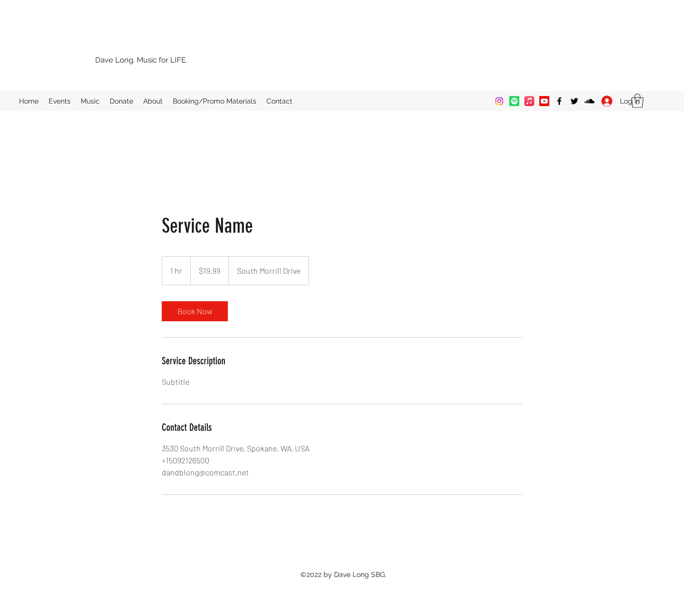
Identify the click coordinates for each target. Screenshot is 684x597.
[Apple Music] (529, 101)
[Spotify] (514, 101)
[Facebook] (559, 101)
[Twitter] (574, 101)
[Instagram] (499, 101)
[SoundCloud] (589, 101)
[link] (195, 311)
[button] (637, 101)
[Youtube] (544, 101)
